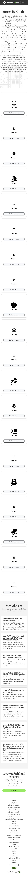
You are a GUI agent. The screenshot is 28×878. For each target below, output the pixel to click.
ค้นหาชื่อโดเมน (14, 840)
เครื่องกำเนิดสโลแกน (14, 814)
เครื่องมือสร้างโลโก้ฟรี (14, 805)
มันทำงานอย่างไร (14, 846)
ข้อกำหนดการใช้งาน (14, 858)
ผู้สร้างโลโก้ (14, 803)
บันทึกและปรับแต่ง (14, 113)
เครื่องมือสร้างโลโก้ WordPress (14, 819)
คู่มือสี (14, 821)
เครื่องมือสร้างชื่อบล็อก (14, 812)
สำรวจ (14, 823)
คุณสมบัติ (14, 849)
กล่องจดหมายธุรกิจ (14, 842)
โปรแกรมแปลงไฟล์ (14, 826)
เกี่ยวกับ (14, 860)
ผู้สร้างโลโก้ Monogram (14, 816)
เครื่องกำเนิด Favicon (14, 810)
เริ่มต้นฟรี (14, 790)
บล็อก (14, 853)
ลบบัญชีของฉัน (14, 856)
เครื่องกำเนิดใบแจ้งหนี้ (14, 837)
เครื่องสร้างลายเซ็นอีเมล (14, 835)
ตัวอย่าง (14, 851)
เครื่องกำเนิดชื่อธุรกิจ (14, 807)
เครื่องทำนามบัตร (14, 833)
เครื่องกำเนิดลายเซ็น (14, 828)
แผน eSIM (14, 830)
